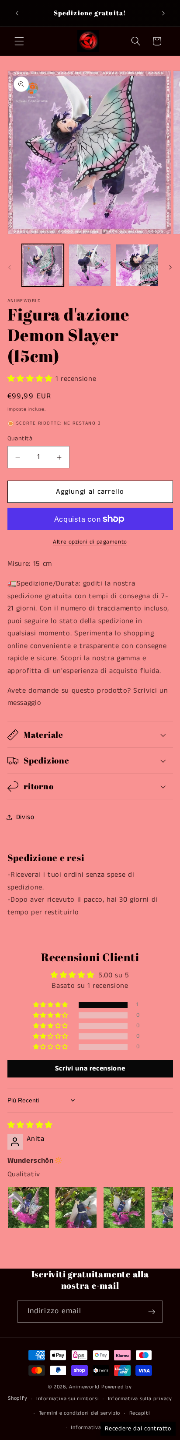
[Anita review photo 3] (124, 1207)
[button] (19, 41)
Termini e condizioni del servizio (79, 1413)
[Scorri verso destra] (170, 267)
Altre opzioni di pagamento (90, 542)
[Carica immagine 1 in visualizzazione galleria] (43, 265)
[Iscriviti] (151, 1312)
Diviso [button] (25, 817)
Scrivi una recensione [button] (90, 1068)
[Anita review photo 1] (28, 1207)
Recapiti (139, 1413)
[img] (30, 1125)
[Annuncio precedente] (17, 13)
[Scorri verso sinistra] (9, 267)
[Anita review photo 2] (76, 1207)
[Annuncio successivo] (163, 13)
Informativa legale (94, 1427)
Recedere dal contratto (138, 1428)
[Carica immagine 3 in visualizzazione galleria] (137, 265)
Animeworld (84, 1387)
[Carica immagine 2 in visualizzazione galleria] (90, 265)
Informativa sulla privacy (140, 1398)
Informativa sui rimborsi (67, 1398)
